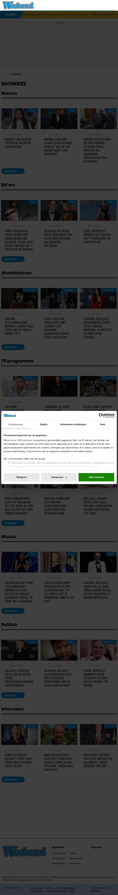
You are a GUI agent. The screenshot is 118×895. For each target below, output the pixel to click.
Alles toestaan (96, 477)
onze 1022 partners (22, 440)
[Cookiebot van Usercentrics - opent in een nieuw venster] (101, 415)
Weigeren (21, 477)
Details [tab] (43, 424)
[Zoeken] (113, 5)
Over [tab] (102, 424)
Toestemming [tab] (15, 424)
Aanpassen (57, 477)
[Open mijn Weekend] (104, 5)
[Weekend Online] (18, 5)
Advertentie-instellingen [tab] (73, 424)
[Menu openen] (96, 5)
